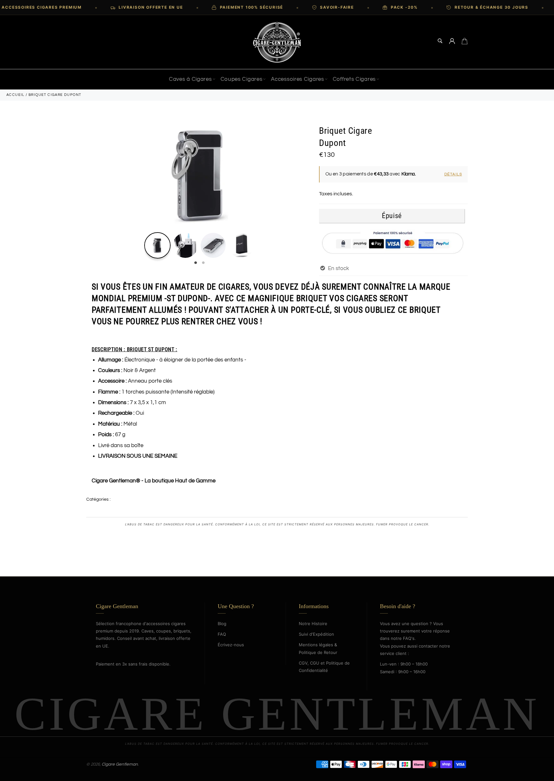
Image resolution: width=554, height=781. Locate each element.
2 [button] (203, 263)
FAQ (222, 634)
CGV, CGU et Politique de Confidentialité (324, 666)
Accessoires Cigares (297, 79)
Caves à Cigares (190, 79)
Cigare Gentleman (120, 764)
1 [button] (195, 263)
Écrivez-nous (231, 644)
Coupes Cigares (242, 79)
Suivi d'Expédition (316, 634)
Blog (222, 623)
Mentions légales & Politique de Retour (318, 648)
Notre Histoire (313, 623)
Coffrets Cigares (354, 79)
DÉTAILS (453, 174)
